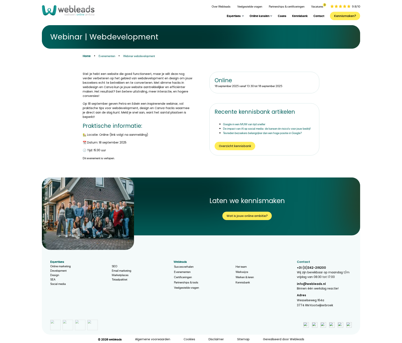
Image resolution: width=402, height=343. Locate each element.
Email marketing (121, 271)
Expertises (234, 16)
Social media (58, 284)
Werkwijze (242, 272)
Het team (241, 267)
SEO (114, 266)
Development (58, 271)
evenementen (107, 56)
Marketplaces (120, 275)
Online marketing (60, 266)
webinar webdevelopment (139, 56)
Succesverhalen (183, 267)
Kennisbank (243, 282)
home (87, 56)
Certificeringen (183, 277)
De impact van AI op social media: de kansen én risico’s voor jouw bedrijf (267, 128)
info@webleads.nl (311, 284)
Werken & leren (245, 277)
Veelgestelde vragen (186, 288)
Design (54, 275)
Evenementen (182, 272)
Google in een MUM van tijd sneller (244, 124)
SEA (52, 279)
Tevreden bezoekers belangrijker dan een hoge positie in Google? (262, 133)
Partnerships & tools (186, 282)
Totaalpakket (119, 279)
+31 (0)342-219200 (311, 268)
